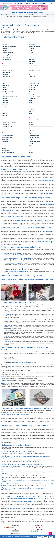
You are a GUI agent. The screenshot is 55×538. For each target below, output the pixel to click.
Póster (31, 102)
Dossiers (4, 115)
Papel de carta (33, 85)
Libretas (31, 48)
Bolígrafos (5, 74)
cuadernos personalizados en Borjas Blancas (24, 362)
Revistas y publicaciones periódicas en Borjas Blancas (18, 258)
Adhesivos (5, 48)
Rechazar (45, 536)
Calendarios (5, 85)
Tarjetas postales (34, 137)
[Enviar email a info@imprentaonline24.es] (39, 527)
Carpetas (4, 89)
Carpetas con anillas (8, 91)
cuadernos (21, 37)
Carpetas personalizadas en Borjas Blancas (15, 271)
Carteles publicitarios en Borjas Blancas (14, 263)
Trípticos (31, 146)
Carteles (6, 34)
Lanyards (32, 44)
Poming (31, 94)
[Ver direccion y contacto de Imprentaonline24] (43, 527)
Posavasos (32, 98)
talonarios (14, 37)
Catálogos (5, 100)
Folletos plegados (7, 135)
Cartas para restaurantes (9, 96)
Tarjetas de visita (8, 36)
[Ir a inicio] (7, 3)
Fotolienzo (5, 141)
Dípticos (4, 113)
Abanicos (5, 44)
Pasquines (32, 87)
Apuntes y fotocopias (8, 55)
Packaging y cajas (34, 83)
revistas (10, 37)
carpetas (15, 36)
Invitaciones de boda (8, 152)
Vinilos (31, 152)
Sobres (31, 122)
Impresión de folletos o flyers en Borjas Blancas (16, 268)
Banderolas (5, 68)
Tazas (31, 139)
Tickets (31, 143)
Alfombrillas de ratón (8, 52)
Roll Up (31, 111)
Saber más (40, 536)
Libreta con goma (34, 46)
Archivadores (6, 57)
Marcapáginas (33, 65)
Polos (30, 91)
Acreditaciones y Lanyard (9, 46)
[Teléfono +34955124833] (50, 3)
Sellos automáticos (35, 120)
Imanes (4, 148)
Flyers (3, 133)
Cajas (3, 83)
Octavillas (32, 76)
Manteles (31, 59)
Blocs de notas (6, 72)
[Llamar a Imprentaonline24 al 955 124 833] (36, 527)
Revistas (31, 109)
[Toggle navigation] (1, 3)
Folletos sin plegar (7, 137)
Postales (31, 100)
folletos (10, 34)
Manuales (32, 61)
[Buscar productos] (52, 3)
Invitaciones (5, 150)
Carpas (4, 87)
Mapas (31, 63)
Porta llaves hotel (34, 96)
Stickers (31, 124)
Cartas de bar (6, 94)
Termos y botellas (34, 141)
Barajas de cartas (7, 70)
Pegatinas (32, 89)
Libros (5, 37)
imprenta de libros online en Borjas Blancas (36, 428)
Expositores (5, 124)
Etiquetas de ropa (7, 126)
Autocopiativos (6, 59)
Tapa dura (32, 133)
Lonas (31, 52)
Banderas (5, 65)
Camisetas (5, 102)
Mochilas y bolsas (34, 70)
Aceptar (51, 536)
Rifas (30, 113)
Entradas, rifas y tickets (9, 122)
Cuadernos (5, 104)
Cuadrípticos (6, 107)
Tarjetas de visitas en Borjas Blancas (13, 253)
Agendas (4, 50)
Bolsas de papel (7, 76)
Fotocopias (5, 139)
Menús (31, 68)
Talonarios (32, 130)
